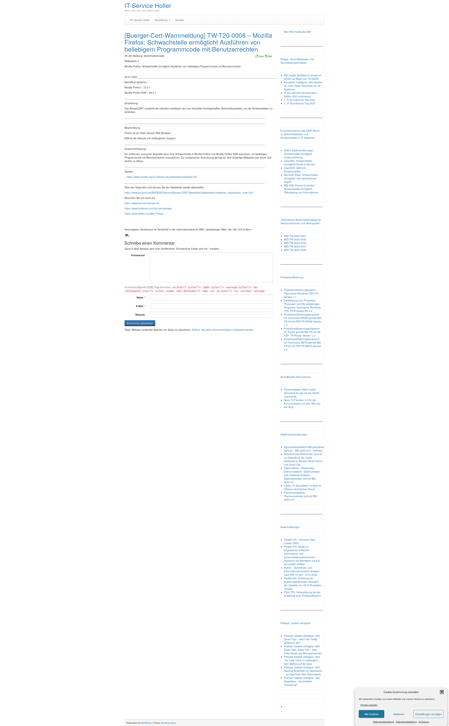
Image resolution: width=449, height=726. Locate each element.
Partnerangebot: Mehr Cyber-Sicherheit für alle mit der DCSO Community (301, 393)
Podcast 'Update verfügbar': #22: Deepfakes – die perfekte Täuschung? (302, 681)
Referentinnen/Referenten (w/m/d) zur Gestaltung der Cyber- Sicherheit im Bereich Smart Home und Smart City (303, 459)
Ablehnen (399, 714)
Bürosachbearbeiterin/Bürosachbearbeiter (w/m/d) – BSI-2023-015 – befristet (307, 448)
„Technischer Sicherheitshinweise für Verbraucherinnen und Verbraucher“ (300, 221)
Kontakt (179, 20)
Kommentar (138, 255)
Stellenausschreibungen (293, 434)
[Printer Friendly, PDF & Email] (263, 56)
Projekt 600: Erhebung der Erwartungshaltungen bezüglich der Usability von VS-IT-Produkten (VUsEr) (302, 583)
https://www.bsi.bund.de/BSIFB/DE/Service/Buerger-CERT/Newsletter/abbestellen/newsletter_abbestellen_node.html (189, 192)
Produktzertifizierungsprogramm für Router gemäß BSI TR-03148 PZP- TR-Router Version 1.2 (302, 332)
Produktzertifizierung (291, 277)
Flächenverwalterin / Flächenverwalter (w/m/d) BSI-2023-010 (301, 496)
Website (140, 314)
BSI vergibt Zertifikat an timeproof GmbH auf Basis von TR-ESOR (302, 76)
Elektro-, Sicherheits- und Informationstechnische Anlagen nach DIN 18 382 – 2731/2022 (302, 571)
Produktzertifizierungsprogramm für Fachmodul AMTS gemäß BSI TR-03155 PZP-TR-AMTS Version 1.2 (302, 344)
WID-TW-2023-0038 (295, 250)
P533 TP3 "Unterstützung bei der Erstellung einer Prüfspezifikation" (302, 593)
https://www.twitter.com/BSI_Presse (144, 213)
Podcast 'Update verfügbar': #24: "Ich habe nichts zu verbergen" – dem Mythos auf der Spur (302, 660)
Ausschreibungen (290, 527)
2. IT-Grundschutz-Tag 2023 (299, 103)
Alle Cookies (371, 714)
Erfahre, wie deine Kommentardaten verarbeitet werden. (223, 329)
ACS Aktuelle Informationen (295, 377)
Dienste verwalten (369, 704)
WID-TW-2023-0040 (295, 239)
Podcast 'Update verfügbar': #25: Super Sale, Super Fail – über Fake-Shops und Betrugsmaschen (303, 649)
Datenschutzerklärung (383, 721)
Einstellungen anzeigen (428, 714)
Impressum (424, 721)
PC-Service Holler (140, 20)
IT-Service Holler (148, 5)
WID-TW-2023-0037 (295, 246)
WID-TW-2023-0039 (295, 243)
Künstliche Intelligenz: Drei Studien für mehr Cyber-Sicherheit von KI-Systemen (303, 85)
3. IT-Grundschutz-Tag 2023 (299, 100)
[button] (442, 692)
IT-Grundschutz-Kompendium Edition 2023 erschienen (300, 94)
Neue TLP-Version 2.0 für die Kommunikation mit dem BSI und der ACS (302, 403)
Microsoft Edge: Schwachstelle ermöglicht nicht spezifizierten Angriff (301, 178)
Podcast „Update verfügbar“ (295, 623)
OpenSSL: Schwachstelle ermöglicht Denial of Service (299, 162)
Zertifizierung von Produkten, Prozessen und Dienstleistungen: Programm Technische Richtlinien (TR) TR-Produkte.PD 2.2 (302, 306)
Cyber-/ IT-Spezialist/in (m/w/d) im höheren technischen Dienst (302, 487)
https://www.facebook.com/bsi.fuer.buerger (148, 208)
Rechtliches (161, 20)
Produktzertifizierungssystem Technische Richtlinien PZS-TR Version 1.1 (301, 293)
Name (141, 297)
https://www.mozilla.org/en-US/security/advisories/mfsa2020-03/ (162, 177)
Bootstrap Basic (168, 722)
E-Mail (140, 306)
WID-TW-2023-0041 (295, 236)
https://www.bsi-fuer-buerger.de (142, 203)
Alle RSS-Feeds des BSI (297, 31)
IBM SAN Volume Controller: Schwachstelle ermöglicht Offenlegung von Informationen (301, 189)
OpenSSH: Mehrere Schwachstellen (295, 169)
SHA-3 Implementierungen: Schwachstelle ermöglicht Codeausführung (299, 154)
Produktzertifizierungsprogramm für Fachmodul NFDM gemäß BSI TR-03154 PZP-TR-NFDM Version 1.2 (302, 320)
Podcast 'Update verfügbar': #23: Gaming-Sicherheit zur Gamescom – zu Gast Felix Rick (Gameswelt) (303, 671)
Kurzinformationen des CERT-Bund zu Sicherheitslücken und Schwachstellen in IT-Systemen (299, 134)
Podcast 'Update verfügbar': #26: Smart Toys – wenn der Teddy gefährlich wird (302, 639)
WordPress (146, 722)
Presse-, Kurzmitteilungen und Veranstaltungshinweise (297, 60)
